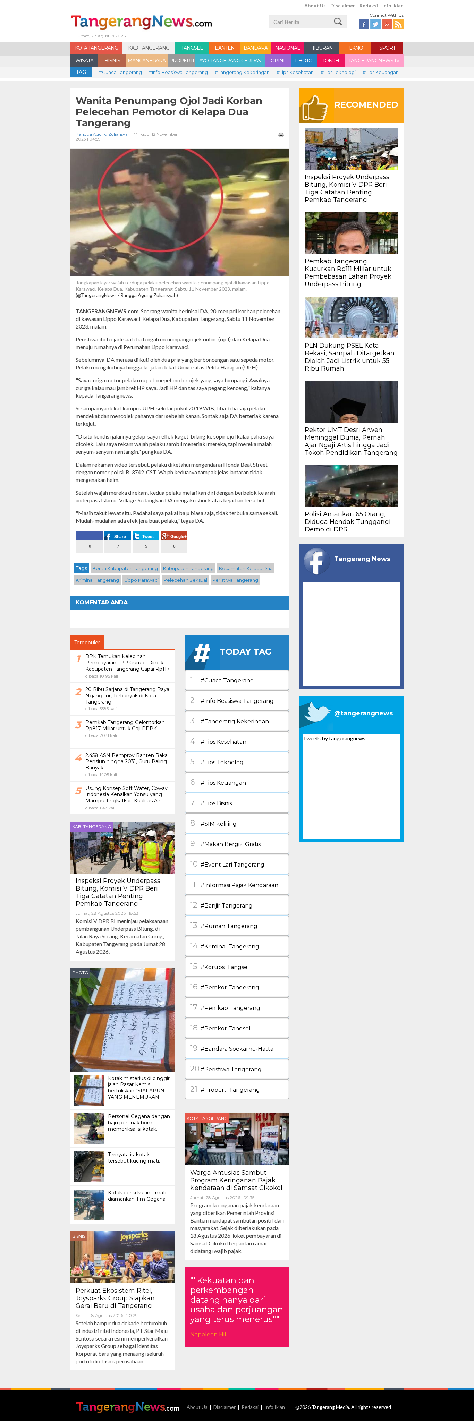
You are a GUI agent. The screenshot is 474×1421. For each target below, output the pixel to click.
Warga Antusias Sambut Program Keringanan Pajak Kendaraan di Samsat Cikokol (236, 1180)
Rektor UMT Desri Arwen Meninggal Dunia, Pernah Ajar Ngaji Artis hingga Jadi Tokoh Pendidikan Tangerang (351, 441)
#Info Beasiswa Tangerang (178, 72)
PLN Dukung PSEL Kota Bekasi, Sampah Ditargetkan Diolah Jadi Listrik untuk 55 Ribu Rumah (350, 357)
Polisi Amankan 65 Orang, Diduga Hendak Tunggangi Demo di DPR (348, 521)
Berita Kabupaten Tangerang (125, 568)
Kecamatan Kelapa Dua (246, 568)
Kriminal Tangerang (97, 580)
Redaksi (368, 5)
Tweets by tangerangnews (334, 738)
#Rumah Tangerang (223, 925)
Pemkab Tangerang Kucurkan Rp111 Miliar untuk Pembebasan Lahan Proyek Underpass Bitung (348, 272)
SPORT (387, 48)
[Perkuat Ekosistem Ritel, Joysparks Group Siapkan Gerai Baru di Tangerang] (122, 1256)
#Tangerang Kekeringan (242, 72)
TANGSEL (192, 48)
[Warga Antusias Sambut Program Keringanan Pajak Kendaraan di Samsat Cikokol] (237, 1138)
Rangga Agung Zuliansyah (103, 134)
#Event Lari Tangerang (227, 864)
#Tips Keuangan (381, 72)
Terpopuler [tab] (87, 642)
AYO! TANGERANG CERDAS (230, 61)
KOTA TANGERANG (96, 48)
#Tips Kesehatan (295, 72)
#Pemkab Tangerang (225, 1007)
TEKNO (355, 48)
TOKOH (330, 61)
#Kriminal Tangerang (224, 946)
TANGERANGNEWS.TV (373, 61)
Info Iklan (393, 5)
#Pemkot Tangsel (220, 1027)
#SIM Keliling (213, 823)
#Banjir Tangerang (221, 905)
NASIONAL (287, 48)
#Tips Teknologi (338, 72)
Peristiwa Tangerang (235, 580)
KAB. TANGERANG (148, 48)
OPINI (278, 61)
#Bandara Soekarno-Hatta (231, 1048)
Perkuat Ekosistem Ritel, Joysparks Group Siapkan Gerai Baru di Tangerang (115, 1298)
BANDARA (256, 48)
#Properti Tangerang (225, 1089)
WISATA (84, 61)
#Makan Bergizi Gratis (225, 843)
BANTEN (225, 48)
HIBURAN (321, 48)
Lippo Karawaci (141, 580)
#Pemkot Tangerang (224, 987)
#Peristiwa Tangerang (226, 1068)
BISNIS (112, 61)
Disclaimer (342, 5)
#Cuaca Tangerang (120, 72)
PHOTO (303, 61)
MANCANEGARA (147, 61)
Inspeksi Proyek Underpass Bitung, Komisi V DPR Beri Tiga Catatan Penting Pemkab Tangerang (118, 892)
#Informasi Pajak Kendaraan (234, 884)
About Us (315, 5)
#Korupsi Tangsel (219, 966)
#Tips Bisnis (211, 802)
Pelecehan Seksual (185, 580)
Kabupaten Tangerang (188, 568)
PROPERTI (181, 61)
